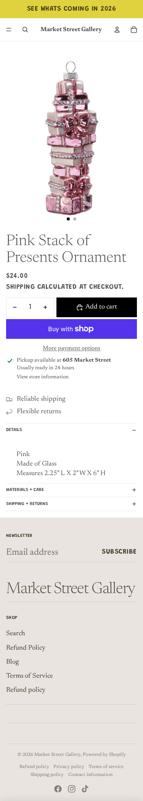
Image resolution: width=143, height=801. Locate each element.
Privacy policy (68, 767)
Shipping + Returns (27, 504)
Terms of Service (29, 676)
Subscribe (119, 552)
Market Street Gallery (57, 754)
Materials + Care (25, 490)
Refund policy (25, 690)
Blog (12, 662)
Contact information (90, 775)
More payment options (71, 348)
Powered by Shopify (104, 754)
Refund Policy (25, 648)
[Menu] (9, 29)
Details (14, 430)
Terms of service (106, 767)
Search (15, 633)
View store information (43, 377)
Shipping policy (47, 775)
